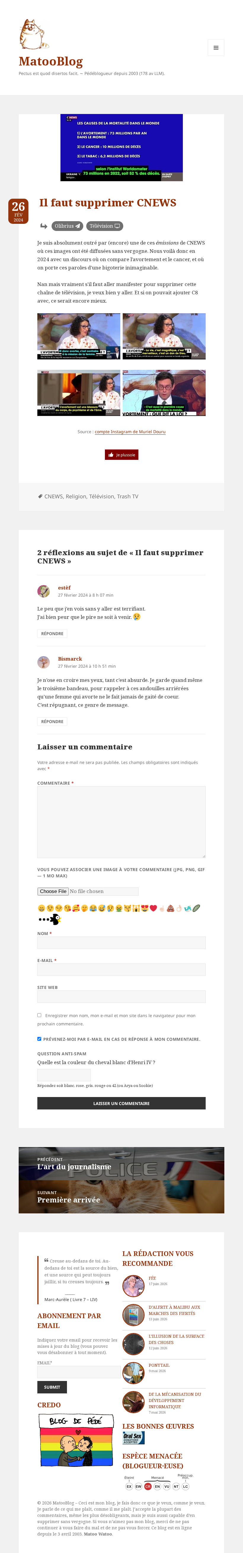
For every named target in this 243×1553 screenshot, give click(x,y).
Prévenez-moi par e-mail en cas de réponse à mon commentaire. (122, 1039)
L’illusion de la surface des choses (176, 1339)
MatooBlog (51, 61)
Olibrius (64, 226)
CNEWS (53, 496)
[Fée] (133, 1286)
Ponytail (159, 1365)
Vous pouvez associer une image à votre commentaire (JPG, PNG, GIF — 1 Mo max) (121, 873)
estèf (64, 587)
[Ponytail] (133, 1373)
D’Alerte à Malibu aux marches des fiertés (174, 1310)
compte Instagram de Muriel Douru (130, 431)
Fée (152, 1278)
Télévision (101, 226)
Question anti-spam (61, 1053)
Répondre (52, 633)
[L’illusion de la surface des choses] (133, 1344)
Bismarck (70, 658)
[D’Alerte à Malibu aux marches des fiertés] (133, 1315)
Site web (47, 987)
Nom (44, 933)
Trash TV (127, 496)
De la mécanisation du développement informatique (175, 1400)
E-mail (47, 960)
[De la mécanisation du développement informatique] (133, 1402)
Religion (76, 496)
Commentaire (55, 783)
